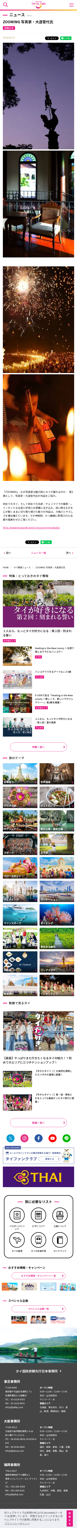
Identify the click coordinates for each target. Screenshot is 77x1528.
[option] (9, 1286)
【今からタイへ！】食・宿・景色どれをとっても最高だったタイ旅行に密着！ (54, 1098)
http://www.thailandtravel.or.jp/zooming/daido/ (31, 527)
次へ (68, 553)
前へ (8, 553)
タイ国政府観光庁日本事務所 (37, 1371)
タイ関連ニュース (22, 567)
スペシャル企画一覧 (38, 1308)
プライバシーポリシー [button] (17, 1523)
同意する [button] (70, 1518)
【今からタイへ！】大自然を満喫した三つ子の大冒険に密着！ (53, 1072)
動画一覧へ (38, 1122)
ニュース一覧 (38, 553)
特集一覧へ (38, 747)
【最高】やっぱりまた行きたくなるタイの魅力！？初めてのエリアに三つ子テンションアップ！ (37, 1060)
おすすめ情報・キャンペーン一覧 (38, 1275)
